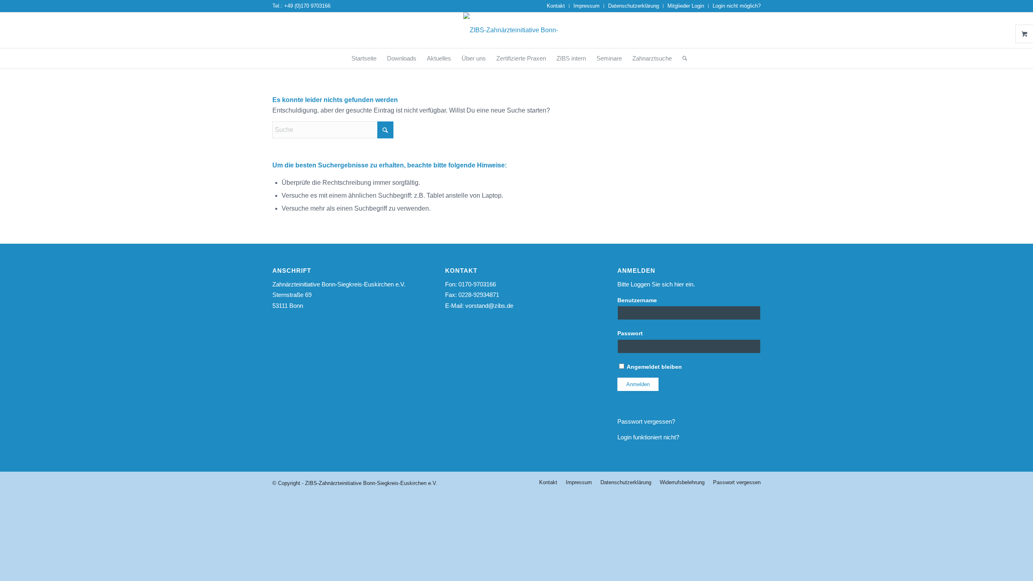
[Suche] (682, 58)
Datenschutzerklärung (633, 6)
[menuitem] (556, 6)
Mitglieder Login (685, 6)
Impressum (586, 6)
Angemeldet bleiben (653, 367)
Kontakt (556, 6)
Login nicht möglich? (737, 6)
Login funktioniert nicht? (648, 437)
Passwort (630, 333)
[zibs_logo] (516, 30)
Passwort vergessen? (646, 421)
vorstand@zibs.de (489, 305)
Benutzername (637, 300)
